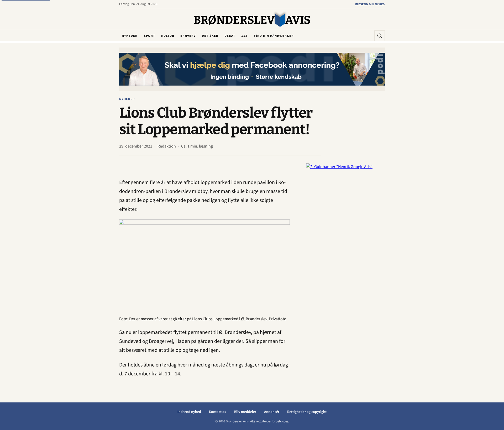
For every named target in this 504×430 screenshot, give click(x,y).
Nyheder (130, 35)
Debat (229, 35)
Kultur (167, 35)
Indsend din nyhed (370, 4)
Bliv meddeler (245, 412)
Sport (149, 35)
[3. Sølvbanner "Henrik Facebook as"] (252, 69)
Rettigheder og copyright (307, 412)
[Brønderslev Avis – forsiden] (252, 20)
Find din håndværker (274, 35)
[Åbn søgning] (379, 35)
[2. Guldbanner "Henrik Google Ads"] (345, 242)
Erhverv (188, 35)
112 (244, 35)
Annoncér (271, 412)
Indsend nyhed (189, 412)
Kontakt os (217, 412)
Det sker (210, 35)
